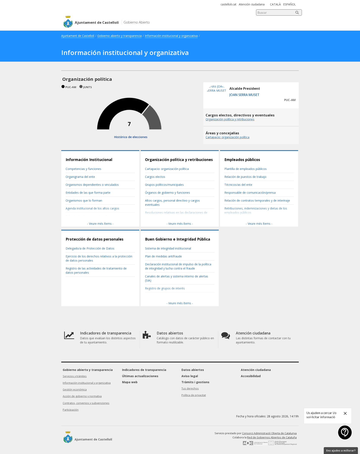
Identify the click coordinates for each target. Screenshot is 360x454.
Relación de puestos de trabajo (245, 177)
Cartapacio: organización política (167, 169)
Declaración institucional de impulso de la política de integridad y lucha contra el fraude (178, 266)
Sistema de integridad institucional (168, 248)
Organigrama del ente (80, 177)
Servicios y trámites (75, 376)
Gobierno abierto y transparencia (119, 36)
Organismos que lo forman (84, 200)
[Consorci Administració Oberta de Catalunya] (255, 444)
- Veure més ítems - (100, 224)
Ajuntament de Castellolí (77, 36)
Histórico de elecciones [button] (130, 137)
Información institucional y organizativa (171, 36)
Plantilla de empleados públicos (245, 169)
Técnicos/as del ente (238, 185)
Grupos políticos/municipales (164, 185)
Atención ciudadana (252, 4)
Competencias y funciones (83, 169)
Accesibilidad (251, 376)
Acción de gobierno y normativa (82, 396)
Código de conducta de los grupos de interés (175, 296)
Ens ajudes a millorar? (340, 450)
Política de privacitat (193, 395)
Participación (71, 410)
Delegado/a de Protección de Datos (90, 248)
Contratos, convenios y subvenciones (86, 403)
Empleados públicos (242, 159)
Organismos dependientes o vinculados (92, 185)
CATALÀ (275, 4)
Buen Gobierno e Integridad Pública (177, 239)
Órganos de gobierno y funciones (167, 193)
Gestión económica (75, 389)
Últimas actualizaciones (140, 376)
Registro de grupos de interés (165, 288)
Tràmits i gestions (195, 382)
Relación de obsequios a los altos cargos (93, 216)
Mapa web (130, 382)
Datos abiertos (192, 370)
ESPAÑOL (289, 4)
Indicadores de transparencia (144, 370)
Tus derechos (190, 388)
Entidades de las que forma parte (88, 193)
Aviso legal (189, 376)
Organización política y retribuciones (179, 159)
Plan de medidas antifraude (163, 256)
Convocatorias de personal (242, 220)
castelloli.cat (228, 4)
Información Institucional (89, 159)
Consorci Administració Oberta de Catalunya (269, 433)
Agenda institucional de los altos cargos (92, 208)
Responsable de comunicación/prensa (250, 193)
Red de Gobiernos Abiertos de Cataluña (272, 437)
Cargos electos (155, 177)
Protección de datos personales (94, 239)
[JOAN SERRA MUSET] (216, 104)
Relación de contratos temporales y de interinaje (257, 200)
